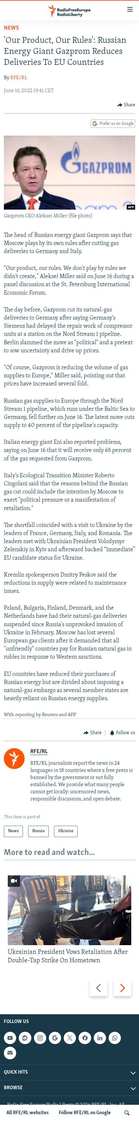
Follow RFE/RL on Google (85, 1112)
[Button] (126, 105)
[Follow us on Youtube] (10, 1038)
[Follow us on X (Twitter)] (70, 1038)
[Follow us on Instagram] (40, 1038)
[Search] (127, 1113)
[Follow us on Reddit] (25, 1038)
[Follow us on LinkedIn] (100, 1038)
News (11, 28)
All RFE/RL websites (27, 1112)
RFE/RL (18, 77)
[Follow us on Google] (55, 1038)
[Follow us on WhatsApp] (115, 1038)
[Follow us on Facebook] (85, 1038)
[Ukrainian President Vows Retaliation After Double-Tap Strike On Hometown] (69, 910)
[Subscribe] (10, 1053)
